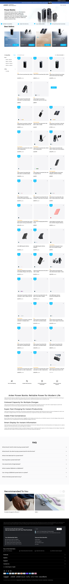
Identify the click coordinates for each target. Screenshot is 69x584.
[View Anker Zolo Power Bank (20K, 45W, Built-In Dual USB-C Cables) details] (47, 278)
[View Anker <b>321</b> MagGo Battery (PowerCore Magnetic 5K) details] (63, 278)
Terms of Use (44, 531)
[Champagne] (51, 70)
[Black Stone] (18, 291)
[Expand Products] (65, 554)
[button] (10, 57)
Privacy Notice (51, 531)
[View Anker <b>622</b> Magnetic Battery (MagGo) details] (47, 229)
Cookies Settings (50, 580)
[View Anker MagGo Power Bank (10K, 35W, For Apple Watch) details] (47, 156)
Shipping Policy (19, 580)
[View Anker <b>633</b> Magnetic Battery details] (31, 229)
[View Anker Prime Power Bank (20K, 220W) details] (47, 58)
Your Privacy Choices (34, 580)
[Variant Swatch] (50, 70)
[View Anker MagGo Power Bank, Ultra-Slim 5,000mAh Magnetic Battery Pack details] (63, 205)
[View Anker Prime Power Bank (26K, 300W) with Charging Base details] (47, 131)
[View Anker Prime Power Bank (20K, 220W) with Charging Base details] (31, 131)
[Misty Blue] (51, 168)
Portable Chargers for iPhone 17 (11, 512)
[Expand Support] (65, 560)
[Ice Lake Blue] (36, 95)
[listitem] (4, 571)
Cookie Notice (45, 580)
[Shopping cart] (63, 5)
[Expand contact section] (65, 563)
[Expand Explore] (65, 557)
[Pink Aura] (35, 168)
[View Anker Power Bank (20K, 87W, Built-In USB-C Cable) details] (47, 254)
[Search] (61, 5)
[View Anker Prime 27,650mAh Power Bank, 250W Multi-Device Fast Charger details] (63, 58)
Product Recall (63, 2)
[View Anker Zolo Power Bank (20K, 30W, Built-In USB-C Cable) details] (47, 107)
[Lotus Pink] (20, 315)
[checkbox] (35, 531)
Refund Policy (24, 580)
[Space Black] (18, 95)
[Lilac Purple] (55, 168)
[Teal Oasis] (21, 119)
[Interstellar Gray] (50, 168)
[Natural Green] (20, 193)
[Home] (10, 5)
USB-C (36, 512)
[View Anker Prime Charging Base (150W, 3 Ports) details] (47, 205)
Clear (14, 55)
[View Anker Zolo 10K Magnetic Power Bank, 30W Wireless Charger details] (63, 229)
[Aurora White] (51, 193)
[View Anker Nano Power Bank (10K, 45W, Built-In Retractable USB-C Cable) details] (63, 180)
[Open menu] (65, 5)
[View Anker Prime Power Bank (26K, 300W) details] (31, 58)
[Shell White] (34, 168)
